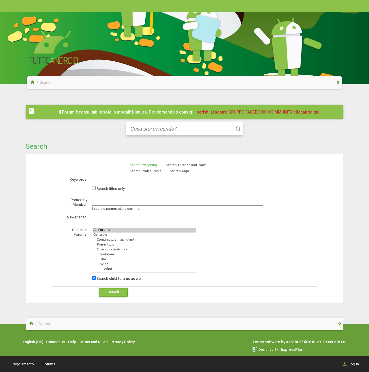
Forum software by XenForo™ (300, 342)
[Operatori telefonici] (144, 249)
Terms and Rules (93, 342)
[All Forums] (144, 230)
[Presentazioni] (144, 244)
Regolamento (23, 364)
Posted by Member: (79, 202)
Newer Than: (77, 217)
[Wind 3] (144, 264)
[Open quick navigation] (338, 82)
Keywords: (78, 179)
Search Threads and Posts (186, 165)
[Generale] (144, 235)
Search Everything (143, 165)
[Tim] (144, 259)
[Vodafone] (144, 254)
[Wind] (144, 269)
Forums (49, 364)
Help (72, 342)
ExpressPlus (292, 349)
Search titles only (110, 188)
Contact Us (55, 342)
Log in (354, 364)
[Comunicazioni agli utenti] (144, 239)
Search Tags (179, 171)
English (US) (33, 342)
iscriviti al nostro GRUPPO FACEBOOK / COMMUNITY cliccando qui (257, 112)
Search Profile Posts (145, 171)
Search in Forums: (79, 232)
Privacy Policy (122, 342)
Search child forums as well (119, 278)
